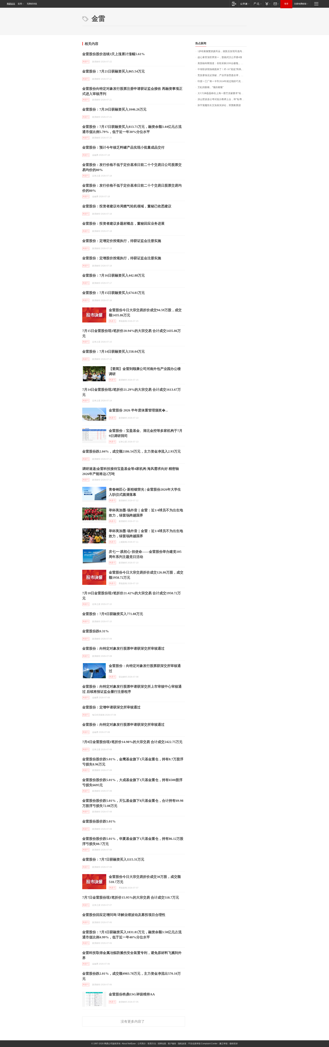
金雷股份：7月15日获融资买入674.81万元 (113, 293)
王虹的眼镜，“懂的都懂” (211, 87)
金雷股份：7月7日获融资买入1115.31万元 (113, 859)
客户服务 (172, 1043)
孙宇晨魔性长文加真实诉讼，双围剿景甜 (219, 105)
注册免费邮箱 (300, 4)
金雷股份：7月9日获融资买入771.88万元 (112, 614)
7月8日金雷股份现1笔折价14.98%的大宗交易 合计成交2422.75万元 (132, 742)
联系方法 (152, 1043)
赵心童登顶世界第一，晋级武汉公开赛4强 (220, 57)
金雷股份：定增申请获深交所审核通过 (111, 707)
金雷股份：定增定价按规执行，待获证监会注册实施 (121, 241)
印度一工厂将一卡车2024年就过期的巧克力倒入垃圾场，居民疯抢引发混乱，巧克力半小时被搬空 (222, 81)
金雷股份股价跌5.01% (99, 821)
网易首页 (11, 4)
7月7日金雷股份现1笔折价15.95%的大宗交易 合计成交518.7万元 (130, 897)
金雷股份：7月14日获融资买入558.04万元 (113, 351)
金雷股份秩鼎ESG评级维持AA (132, 994)
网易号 (86, 61)
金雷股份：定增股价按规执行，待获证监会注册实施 (121, 258)
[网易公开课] (245, 3)
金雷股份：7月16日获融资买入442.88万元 (113, 275)
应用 (20, 4)
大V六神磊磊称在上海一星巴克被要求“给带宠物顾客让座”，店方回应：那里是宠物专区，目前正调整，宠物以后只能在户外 (222, 93)
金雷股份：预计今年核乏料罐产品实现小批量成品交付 (123, 147)
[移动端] (234, 3)
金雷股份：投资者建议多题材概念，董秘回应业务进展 (123, 223)
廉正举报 (223, 1043)
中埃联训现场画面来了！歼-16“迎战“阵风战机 (222, 69)
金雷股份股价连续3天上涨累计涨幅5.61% (113, 54)
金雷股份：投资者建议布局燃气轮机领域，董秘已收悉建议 (126, 206)
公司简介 (142, 1043)
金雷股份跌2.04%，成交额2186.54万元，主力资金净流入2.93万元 (131, 451)
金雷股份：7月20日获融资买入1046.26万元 (114, 109)
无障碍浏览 (32, 4)
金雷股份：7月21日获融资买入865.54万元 (113, 71)
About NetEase (129, 1043)
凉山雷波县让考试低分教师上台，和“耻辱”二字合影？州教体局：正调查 (222, 99)
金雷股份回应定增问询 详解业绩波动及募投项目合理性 (123, 915)
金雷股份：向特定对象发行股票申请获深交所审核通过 (123, 648)
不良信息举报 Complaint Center (202, 1043)
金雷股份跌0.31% (95, 631)
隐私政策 (182, 1043)
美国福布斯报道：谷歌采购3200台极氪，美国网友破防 (222, 63)
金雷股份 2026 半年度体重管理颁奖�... (138, 410)
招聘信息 (162, 1043)
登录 (286, 4)
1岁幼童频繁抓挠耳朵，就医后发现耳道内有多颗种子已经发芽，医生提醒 (222, 51)
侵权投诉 (233, 1043)
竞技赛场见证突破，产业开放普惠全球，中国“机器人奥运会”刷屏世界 (222, 75)
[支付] (267, 3)
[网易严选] (257, 3)
